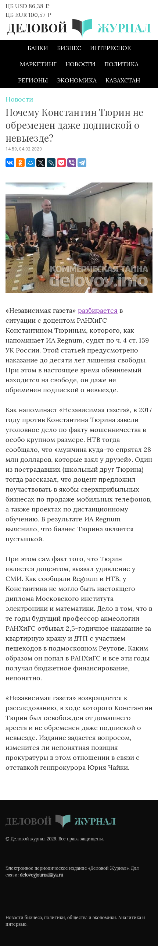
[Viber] (71, 162)
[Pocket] (61, 162)
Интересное (110, 48)
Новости (80, 64)
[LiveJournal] (51, 162)
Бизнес (69, 48)
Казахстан (122, 80)
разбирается (98, 310)
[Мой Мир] (30, 162)
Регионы (33, 80)
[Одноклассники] (20, 162)
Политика (121, 64)
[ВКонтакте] (10, 162)
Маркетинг (38, 64)
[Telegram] (82, 162)
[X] (40, 162)
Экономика (77, 80)
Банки (38, 48)
